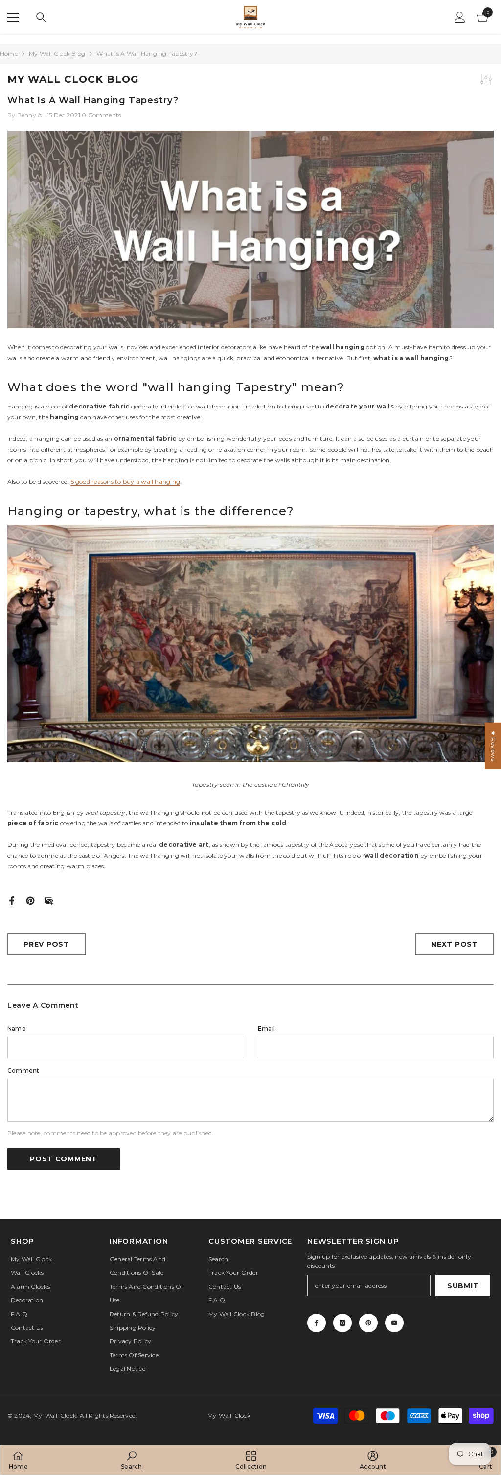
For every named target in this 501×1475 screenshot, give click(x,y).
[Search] (41, 17)
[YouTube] (394, 1323)
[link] (131, 1460)
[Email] (49, 900)
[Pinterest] (30, 900)
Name (16, 1028)
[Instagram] (342, 1323)
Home (9, 53)
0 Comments (101, 115)
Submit (462, 1285)
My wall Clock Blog (57, 53)
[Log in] (460, 17)
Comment (23, 1070)
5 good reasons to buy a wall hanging (126, 481)
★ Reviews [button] (493, 745)
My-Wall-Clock (54, 1415)
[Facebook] (11, 900)
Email (266, 1028)
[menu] (13, 17)
